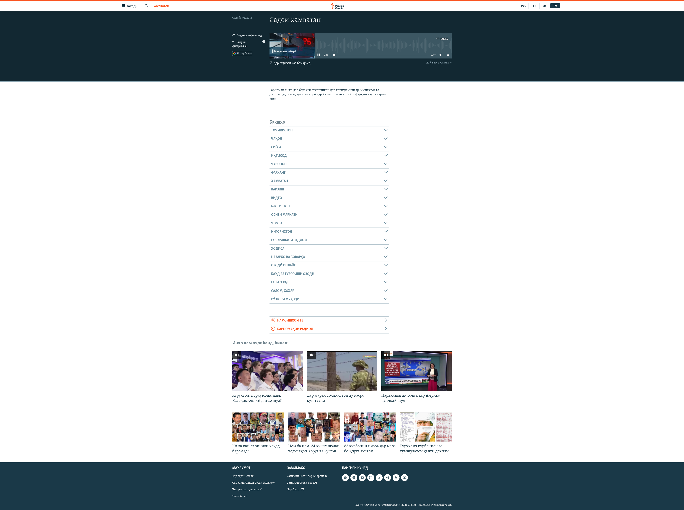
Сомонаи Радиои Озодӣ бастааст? (253, 483)
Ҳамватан (161, 6)
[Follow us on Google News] (345, 477)
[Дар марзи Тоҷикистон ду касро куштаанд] (342, 371)
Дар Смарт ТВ (295, 489)
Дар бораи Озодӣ (243, 476)
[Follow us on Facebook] (353, 477)
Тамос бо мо (239, 496)
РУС (523, 6)
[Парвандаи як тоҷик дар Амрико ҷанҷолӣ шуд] (416, 371)
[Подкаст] (404, 477)
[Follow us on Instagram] (370, 477)
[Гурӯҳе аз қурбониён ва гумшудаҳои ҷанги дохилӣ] (426, 427)
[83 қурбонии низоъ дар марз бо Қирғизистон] (370, 427)
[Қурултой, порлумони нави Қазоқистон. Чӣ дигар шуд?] (267, 371)
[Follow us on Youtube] (362, 477)
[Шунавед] (545, 6)
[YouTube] (534, 6)
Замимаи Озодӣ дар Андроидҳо (307, 476)
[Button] (247, 36)
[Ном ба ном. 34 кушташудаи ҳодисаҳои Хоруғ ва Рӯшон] (314, 427)
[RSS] (396, 477)
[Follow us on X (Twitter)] (379, 477)
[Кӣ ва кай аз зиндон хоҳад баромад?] (258, 427)
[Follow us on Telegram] (387, 477)
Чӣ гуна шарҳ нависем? (247, 489)
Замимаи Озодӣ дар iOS (302, 483)
